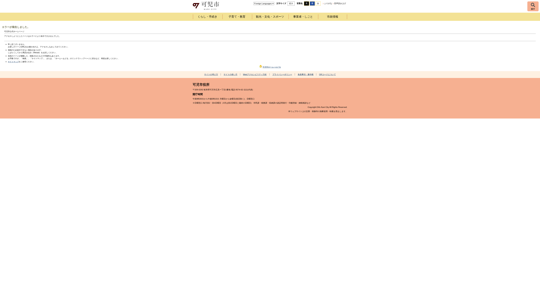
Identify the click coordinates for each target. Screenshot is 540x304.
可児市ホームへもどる (272, 67)
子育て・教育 (237, 16)
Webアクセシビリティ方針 (255, 74)
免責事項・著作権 (305, 74)
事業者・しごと (303, 16)
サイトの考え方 (211, 74)
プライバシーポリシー (282, 74)
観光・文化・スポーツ (270, 16)
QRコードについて (327, 74)
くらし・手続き (207, 16)
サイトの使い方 (230, 74)
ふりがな (328, 3)
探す (533, 6)
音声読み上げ (340, 3)
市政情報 (332, 16)
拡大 (291, 3)
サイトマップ (13, 62)
